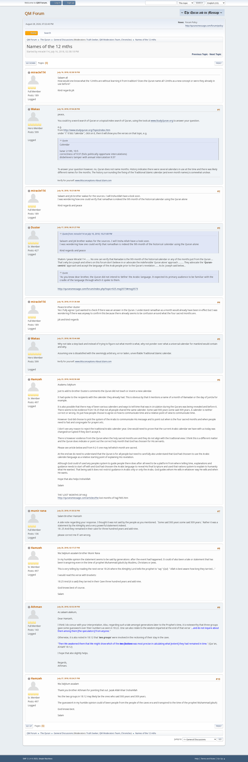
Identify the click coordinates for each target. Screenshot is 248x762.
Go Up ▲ (221, 758)
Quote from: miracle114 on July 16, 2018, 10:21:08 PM (87, 233)
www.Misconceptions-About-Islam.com (93, 180)
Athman (36, 607)
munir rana (38, 511)
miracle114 (38, 72)
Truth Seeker (92, 39)
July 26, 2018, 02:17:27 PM (68, 547)
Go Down (30, 63)
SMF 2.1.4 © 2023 (30, 759)
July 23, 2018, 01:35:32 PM (68, 510)
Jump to (177, 739)
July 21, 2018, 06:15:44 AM (68, 338)
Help (197, 758)
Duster (35, 227)
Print (219, 63)
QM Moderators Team (109, 39)
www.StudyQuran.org (162, 120)
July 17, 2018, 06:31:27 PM (68, 227)
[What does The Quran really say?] (29, 136)
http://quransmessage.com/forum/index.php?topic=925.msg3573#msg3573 (98, 288)
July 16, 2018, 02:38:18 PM (68, 72)
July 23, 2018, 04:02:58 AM (68, 379)
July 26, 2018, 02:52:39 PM (68, 606)
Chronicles (126, 39)
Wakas (35, 109)
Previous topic (200, 54)
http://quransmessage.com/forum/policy (204, 25)
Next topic (215, 54)
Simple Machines (45, 759)
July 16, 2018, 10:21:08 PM (68, 190)
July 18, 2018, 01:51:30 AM (68, 301)
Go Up (29, 726)
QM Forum (34, 13)
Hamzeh (36, 379)
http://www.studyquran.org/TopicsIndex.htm (86, 130)
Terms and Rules (208, 758)
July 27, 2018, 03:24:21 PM (68, 678)
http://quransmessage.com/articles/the (78, 497)
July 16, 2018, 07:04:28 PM (68, 109)
